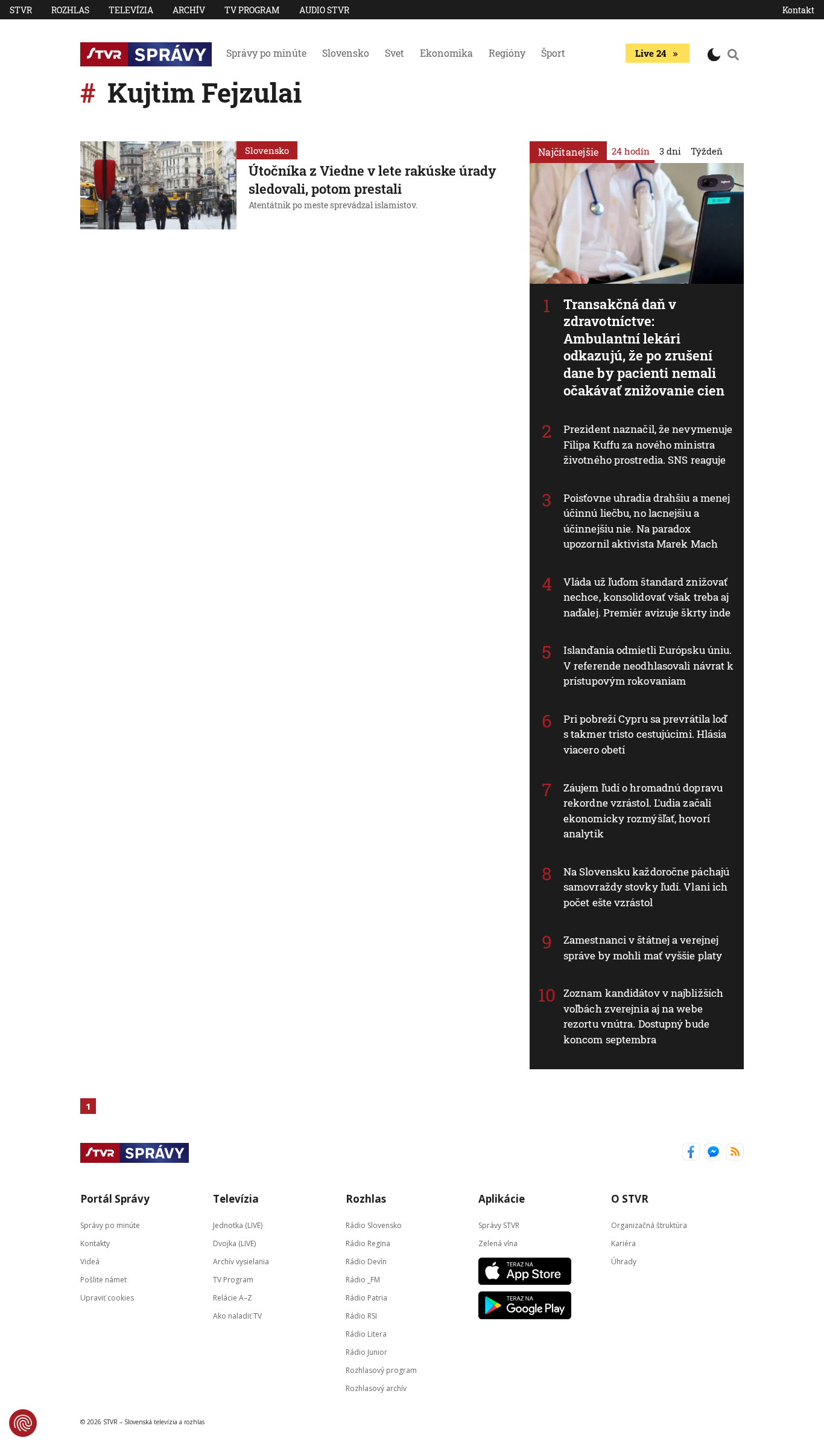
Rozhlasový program (381, 1370)
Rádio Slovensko (374, 1225)
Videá (90, 1261)
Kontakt (798, 10)
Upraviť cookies (107, 1298)
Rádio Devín (366, 1261)
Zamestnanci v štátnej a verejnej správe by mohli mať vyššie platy (642, 947)
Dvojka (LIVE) (234, 1243)
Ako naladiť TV (237, 1316)
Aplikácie (501, 1199)
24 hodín (631, 151)
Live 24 (650, 53)
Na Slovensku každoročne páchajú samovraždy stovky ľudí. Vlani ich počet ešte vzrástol (646, 887)
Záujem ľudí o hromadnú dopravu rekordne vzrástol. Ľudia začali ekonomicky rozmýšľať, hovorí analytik (643, 811)
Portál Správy (115, 1199)
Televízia (131, 10)
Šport (553, 52)
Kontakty (95, 1243)
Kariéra (623, 1243)
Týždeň (707, 151)
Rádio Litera (366, 1334)
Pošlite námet (103, 1280)
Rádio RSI (361, 1316)
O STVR (629, 1199)
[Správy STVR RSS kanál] (735, 1153)
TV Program (252, 10)
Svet (394, 52)
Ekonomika (446, 52)
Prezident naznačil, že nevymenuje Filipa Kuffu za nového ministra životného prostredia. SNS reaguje (647, 444)
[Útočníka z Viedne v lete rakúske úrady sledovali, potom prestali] (158, 185)
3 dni (670, 151)
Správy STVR (498, 1225)
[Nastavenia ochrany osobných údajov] (23, 1423)
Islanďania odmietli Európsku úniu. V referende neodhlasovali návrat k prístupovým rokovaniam (648, 665)
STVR (21, 10)
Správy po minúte (266, 52)
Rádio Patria (366, 1298)
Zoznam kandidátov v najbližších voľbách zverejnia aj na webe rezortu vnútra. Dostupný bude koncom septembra (643, 1016)
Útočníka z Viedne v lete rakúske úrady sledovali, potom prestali (372, 179)
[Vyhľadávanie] (733, 54)
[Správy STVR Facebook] (691, 1153)
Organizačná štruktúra (649, 1225)
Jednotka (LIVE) (237, 1225)
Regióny (507, 52)
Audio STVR (324, 10)
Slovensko (345, 52)
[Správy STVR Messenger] (713, 1153)
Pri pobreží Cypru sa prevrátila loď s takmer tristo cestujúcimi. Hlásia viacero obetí (645, 734)
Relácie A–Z (232, 1298)
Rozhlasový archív (376, 1388)
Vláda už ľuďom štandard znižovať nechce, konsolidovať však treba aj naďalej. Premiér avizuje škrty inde (647, 597)
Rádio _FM (363, 1280)
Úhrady (623, 1261)
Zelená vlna (498, 1243)
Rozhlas (70, 10)
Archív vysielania (241, 1261)
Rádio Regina (368, 1243)
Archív (189, 10)
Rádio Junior (366, 1352)
